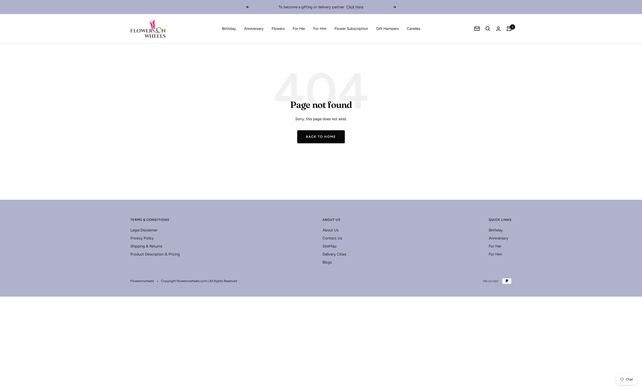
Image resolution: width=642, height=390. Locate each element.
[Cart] (509, 28)
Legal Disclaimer (143, 230)
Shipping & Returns (146, 246)
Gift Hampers (387, 28)
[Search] (488, 28)
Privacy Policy (142, 238)
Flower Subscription (351, 28)
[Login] (498, 29)
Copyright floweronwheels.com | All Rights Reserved (199, 281)
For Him (320, 28)
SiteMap (330, 246)
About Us (331, 230)
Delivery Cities (334, 254)
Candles (413, 28)
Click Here (354, 7)
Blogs (327, 262)
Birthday (229, 28)
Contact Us (332, 238)
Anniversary (254, 28)
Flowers (278, 28)
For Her (299, 28)
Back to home (321, 137)
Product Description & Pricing (155, 254)
